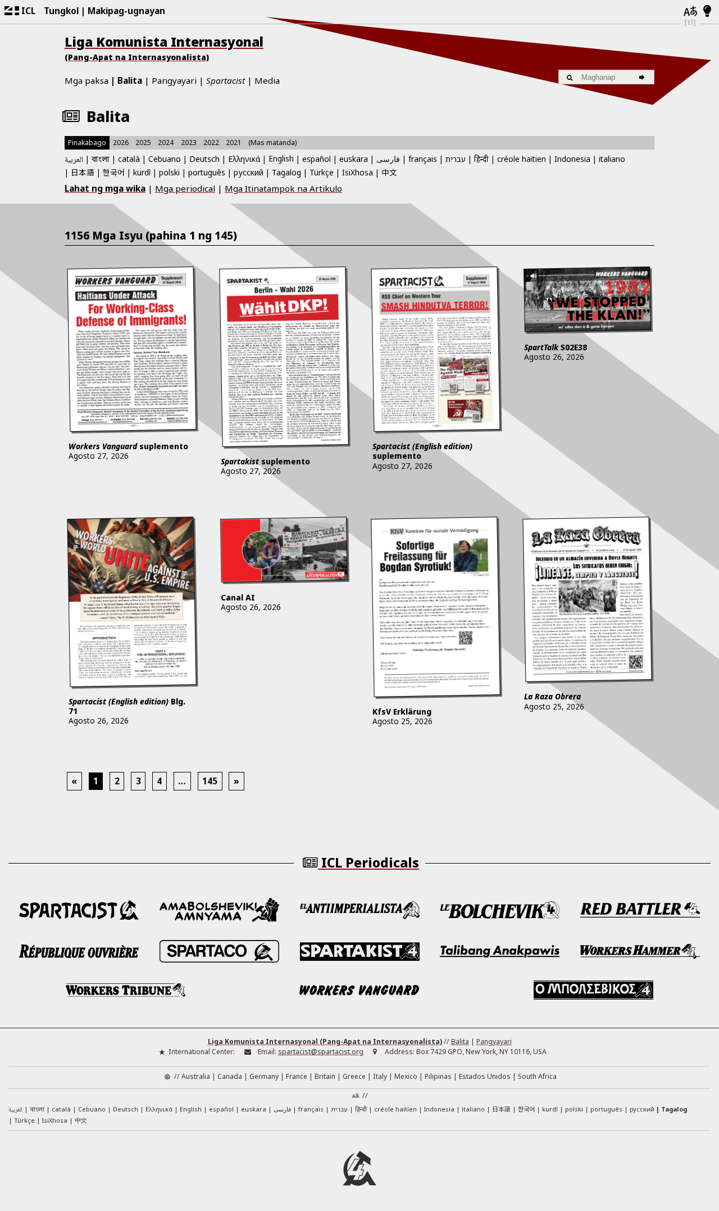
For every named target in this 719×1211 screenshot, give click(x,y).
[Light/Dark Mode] (707, 11)
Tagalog (286, 172)
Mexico (405, 1076)
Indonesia (572, 158)
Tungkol (61, 10)
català (129, 158)
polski (169, 172)
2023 (189, 142)
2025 (143, 142)
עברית (455, 158)
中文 (389, 172)
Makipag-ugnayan (126, 10)
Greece (354, 1076)
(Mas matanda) (272, 142)
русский (248, 172)
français (422, 158)
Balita (129, 80)
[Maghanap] (643, 77)
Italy (380, 1076)
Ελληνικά (244, 158)
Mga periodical (185, 188)
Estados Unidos (485, 1076)
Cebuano (164, 158)
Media (267, 80)
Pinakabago (87, 142)
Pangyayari (174, 80)
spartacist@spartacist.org (320, 1051)
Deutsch (204, 158)
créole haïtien (521, 158)
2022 (211, 142)
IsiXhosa (357, 172)
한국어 (114, 172)
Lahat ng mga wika (105, 188)
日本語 (82, 172)
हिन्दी (481, 158)
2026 (121, 142)
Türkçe (322, 172)
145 (209, 781)
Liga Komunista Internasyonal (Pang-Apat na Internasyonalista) (325, 1041)
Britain (325, 1076)
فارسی (388, 158)
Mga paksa (86, 80)
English (281, 158)
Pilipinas (438, 1076)
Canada (229, 1076)
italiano (612, 158)
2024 (166, 142)
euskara (353, 158)
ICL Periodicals (368, 862)
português (206, 172)
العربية (74, 160)
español (316, 158)
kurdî (142, 172)
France (296, 1076)
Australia (195, 1076)
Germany (264, 1076)
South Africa (537, 1076)
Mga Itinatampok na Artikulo (283, 188)
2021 (234, 142)
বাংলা (101, 160)
